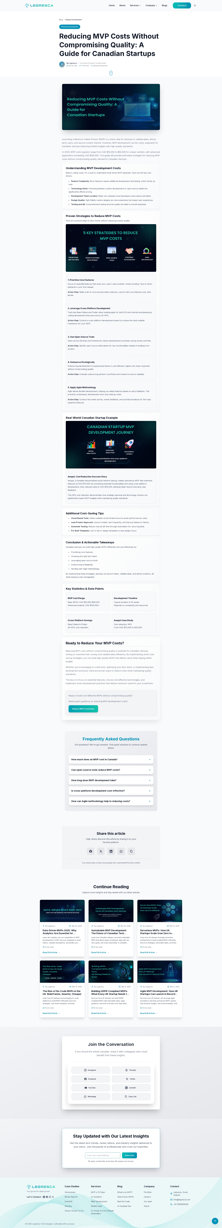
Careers (147, 1197)
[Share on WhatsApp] (121, 851)
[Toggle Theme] (195, 5)
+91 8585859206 (180, 1204)
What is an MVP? (125, 1192)
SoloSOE (68, 1201)
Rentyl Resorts (71, 1197)
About (122, 5)
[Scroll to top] (215, 1221)
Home (112, 5)
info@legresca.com (181, 1199)
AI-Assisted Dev (124, 1206)
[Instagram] (50, 1197)
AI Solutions (96, 1197)
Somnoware (70, 1192)
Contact (181, 5)
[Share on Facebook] (90, 851)
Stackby (68, 1206)
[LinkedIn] (44, 1197)
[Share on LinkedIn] (111, 851)
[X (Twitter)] (53, 1197)
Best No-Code (123, 1201)
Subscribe (129, 1155)
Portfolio (147, 1192)
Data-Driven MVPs (125, 1197)
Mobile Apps (96, 1206)
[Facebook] (47, 1197)
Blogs (164, 5)
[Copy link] (131, 851)
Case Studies (72, 1186)
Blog (61, 20)
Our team (148, 1201)
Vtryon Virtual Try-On (74, 1211)
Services (134, 5)
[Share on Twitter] (101, 851)
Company (150, 5)
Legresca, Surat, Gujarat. (180, 1193)
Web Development (99, 1201)
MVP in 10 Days (98, 1192)
